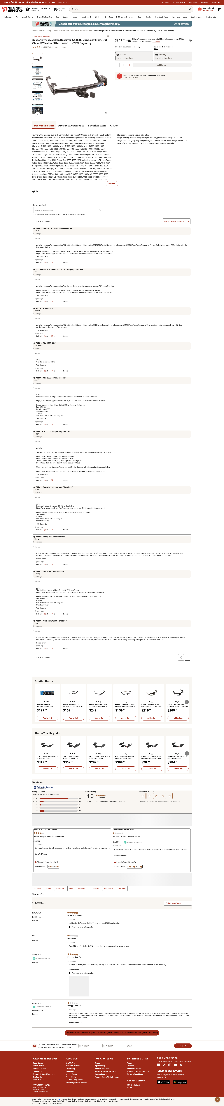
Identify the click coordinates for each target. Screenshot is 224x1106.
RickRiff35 (116, 842)
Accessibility (112, 1099)
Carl (36, 272)
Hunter (37, 539)
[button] (68, 2)
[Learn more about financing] (190, 40)
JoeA (36, 623)
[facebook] (158, 1064)
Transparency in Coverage (41, 1101)
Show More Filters (38, 894)
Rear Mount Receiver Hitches (81, 31)
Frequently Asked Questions (44, 1074)
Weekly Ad (216, 2)
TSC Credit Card (133, 1085)
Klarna (129, 1088)
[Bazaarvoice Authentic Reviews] (43, 787)
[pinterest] (164, 1064)
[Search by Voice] (190, 9)
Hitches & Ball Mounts (61, 31)
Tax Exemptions (39, 1071)
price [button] (71, 888)
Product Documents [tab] (71, 125)
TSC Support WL (42, 257)
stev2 (37, 380)
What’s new (193, 2)
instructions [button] (108, 888)
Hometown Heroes (134, 1069)
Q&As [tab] (114, 125)
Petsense (204, 2)
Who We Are (70, 1063)
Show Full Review (41, 854)
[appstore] (163, 1082)
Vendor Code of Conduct (74, 1101)
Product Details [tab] (44, 125)
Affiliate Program (102, 1069)
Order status (164, 2)
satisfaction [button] (82, 888)
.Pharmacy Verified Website (76, 1083)
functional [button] (122, 888)
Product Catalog (72, 1077)
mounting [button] (95, 888)
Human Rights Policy (58, 1101)
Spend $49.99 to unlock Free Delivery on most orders (29, 2)
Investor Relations (73, 1066)
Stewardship (70, 1069)
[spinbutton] (123, 65)
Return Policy (38, 1066)
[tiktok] (181, 1064)
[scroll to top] (217, 1099)
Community (70, 1071)
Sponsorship (100, 1066)
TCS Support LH (42, 365)
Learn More (62, 2)
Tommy (37, 574)
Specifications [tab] (97, 125)
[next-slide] (37, 114)
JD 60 (37, 489)
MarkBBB (36, 841)
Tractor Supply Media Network (107, 1077)
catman (37, 311)
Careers (98, 1063)
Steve (37, 231)
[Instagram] (169, 1064)
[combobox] (178, 221)
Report (65, 262)
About (129, 1063)
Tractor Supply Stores (74, 1080)
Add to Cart (47, 718)
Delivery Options (39, 1069)
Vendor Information (102, 1074)
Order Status (38, 1063)
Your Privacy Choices (50, 1099)
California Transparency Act (87, 1099)
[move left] (37, 702)
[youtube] (175, 1064)
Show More (112, 184)
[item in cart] (219, 9)
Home (34, 31)
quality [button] (48, 888)
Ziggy (37, 434)
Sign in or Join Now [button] (131, 77)
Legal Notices (102, 1099)
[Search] (72, 9)
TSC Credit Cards (179, 2)
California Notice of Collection (95, 1101)
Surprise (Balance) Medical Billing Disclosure (159, 1099)
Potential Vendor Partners (105, 1071)
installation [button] (60, 888)
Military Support (72, 1074)
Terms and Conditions (69, 1099)
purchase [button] (37, 888)
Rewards (130, 1066)
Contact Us (37, 1077)
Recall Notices (38, 1080)
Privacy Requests (112, 1101)
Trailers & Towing (44, 31)
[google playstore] (180, 1082)
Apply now (156, 42)
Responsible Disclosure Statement (130, 1099)
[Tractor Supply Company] (12, 9)
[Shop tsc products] (112, 24)
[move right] (187, 702)
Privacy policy (36, 1099)
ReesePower (41, 559)
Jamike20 (38, 345)
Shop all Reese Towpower (41, 36)
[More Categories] (219, 17)
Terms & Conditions (135, 1074)
